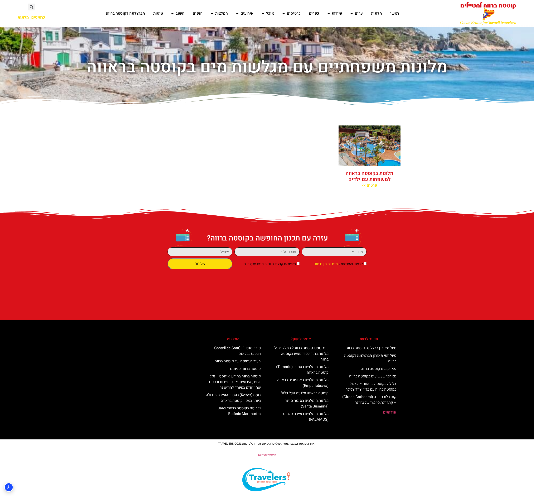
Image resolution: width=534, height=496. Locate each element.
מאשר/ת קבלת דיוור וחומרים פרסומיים (270, 264)
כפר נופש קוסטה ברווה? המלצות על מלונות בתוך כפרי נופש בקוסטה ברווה (301, 353)
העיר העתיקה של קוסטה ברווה (238, 361)
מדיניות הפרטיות (326, 264)
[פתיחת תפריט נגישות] (8, 487)
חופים (198, 13)
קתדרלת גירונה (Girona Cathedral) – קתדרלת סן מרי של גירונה (369, 399)
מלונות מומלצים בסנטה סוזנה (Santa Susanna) (307, 403)
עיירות (337, 13)
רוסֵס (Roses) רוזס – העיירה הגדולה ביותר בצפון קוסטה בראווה (233, 398)
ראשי (394, 13)
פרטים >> (369, 185)
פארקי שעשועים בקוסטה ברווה (372, 376)
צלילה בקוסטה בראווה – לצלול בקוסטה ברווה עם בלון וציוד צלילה (370, 386)
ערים (359, 13)
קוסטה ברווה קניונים (245, 369)
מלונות (376, 13)
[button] (31, 7)
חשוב (180, 13)
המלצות (221, 13)
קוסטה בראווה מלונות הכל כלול (305, 393)
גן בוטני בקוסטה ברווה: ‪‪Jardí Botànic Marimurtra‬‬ (239, 411)
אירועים (247, 13)
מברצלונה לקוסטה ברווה (125, 13)
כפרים (314, 13)
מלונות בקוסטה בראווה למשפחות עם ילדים (369, 176)
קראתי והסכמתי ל (339, 264)
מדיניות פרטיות (267, 455)
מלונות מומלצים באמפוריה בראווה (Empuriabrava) (303, 382)
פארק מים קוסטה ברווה (378, 369)
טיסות (158, 13)
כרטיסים (294, 13)
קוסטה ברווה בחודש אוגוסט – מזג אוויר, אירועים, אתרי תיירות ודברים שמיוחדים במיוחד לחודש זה (235, 381)
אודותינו (389, 412)
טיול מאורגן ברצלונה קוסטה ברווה (371, 348)
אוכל (270, 13)
